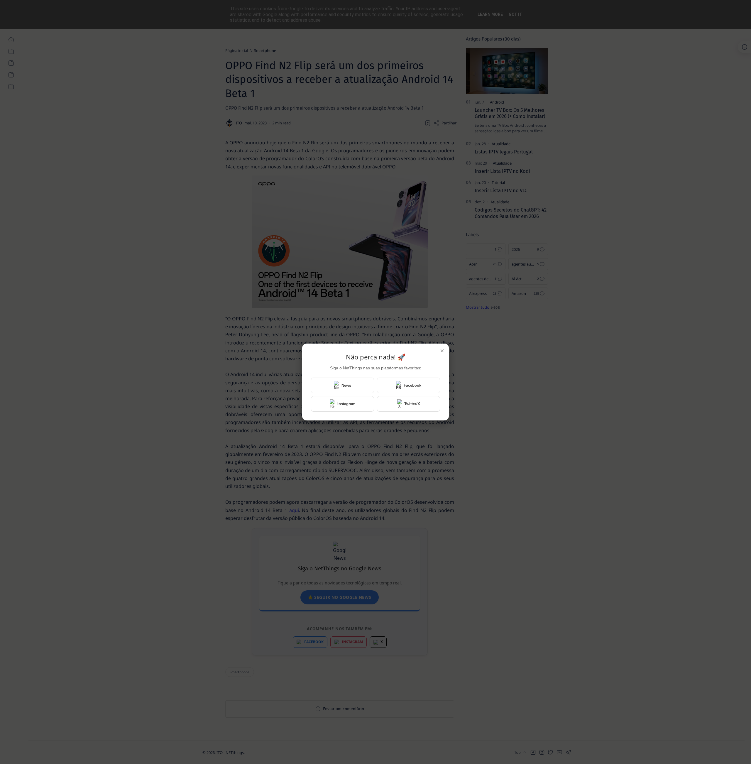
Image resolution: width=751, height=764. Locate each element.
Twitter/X (412, 404)
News (346, 385)
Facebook (412, 385)
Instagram (346, 404)
